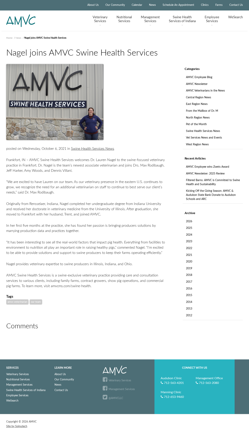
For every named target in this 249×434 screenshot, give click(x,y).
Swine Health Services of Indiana (26, 390)
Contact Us (236, 5)
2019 (189, 268)
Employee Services (17, 395)
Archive (190, 213)
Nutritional (124, 19)
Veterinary (100, 19)
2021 (189, 255)
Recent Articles (195, 158)
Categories (192, 69)
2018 (189, 275)
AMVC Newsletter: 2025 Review (205, 173)
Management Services (19, 384)
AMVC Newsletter (197, 84)
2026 (189, 221)
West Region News (197, 144)
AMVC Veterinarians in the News (205, 90)
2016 (189, 288)
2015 (189, 295)
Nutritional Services (18, 379)
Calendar (137, 5)
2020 (189, 261)
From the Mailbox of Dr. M (202, 111)
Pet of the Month (196, 124)
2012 (189, 315)
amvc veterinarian (17, 302)
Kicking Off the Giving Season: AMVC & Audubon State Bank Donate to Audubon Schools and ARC (211, 195)
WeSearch (235, 17)
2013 (189, 308)
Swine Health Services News (203, 131)
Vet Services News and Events (204, 137)
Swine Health (182, 19)
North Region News (198, 117)
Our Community (115, 5)
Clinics (205, 5)
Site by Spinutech (16, 426)
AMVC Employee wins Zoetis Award (207, 167)
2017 (189, 282)
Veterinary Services (17, 374)
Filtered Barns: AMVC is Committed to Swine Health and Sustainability (213, 182)
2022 (189, 248)
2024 (189, 235)
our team (36, 302)
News (152, 5)
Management (150, 19)
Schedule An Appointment (178, 5)
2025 (189, 228)
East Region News (197, 104)
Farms (219, 5)
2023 (189, 241)
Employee (212, 19)
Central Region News (198, 97)
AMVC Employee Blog (199, 77)
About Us (93, 5)
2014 (189, 302)
